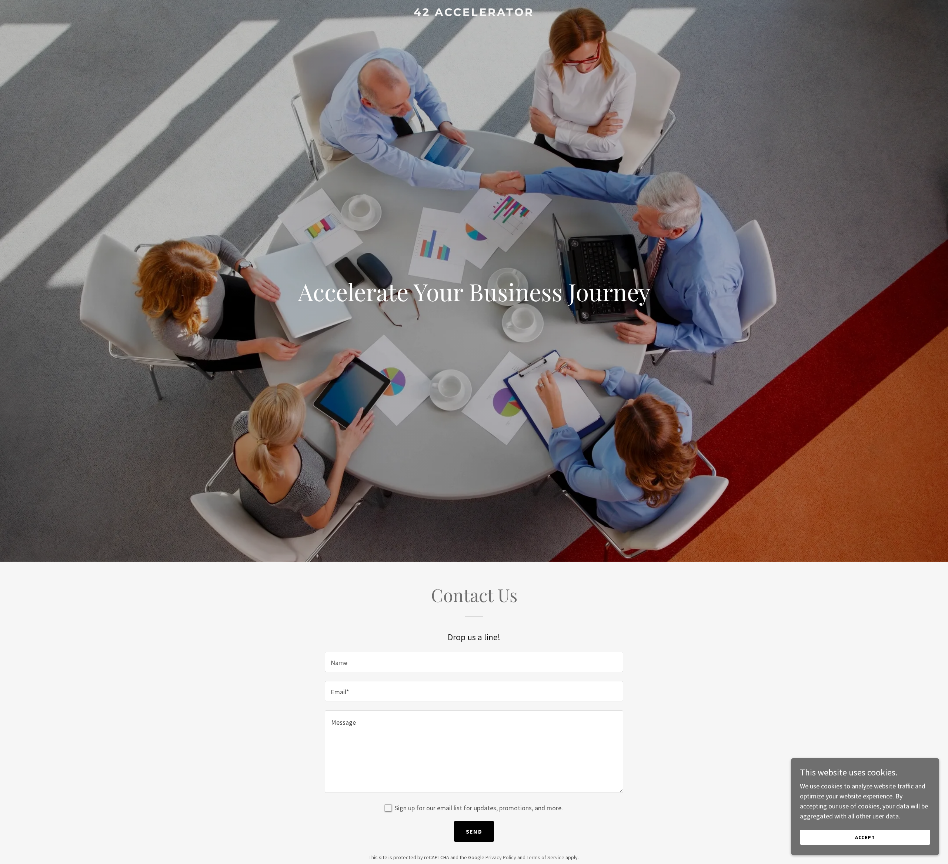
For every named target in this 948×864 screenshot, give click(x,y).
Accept (865, 837)
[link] (474, 13)
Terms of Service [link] (545, 857)
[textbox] (474, 662)
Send (474, 831)
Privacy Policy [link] (500, 857)
